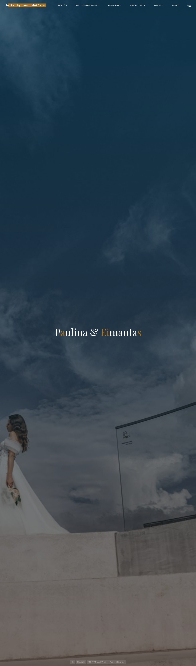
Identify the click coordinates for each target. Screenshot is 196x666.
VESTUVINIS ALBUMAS (97, 662)
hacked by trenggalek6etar (26, 5)
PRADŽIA (81, 662)
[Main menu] (188, 5)
